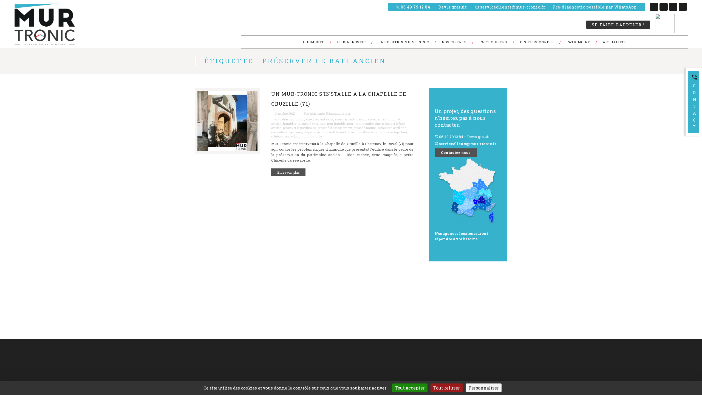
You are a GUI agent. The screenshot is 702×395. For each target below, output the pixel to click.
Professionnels (314, 113)
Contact (694, 101)
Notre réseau (274, 370)
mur (322, 124)
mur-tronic (355, 124)
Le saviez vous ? (194, 376)
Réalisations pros (338, 113)
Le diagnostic (192, 363)
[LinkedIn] (663, 7)
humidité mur (308, 124)
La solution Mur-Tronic (281, 363)
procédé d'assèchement (335, 128)
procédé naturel (365, 128)
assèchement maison (350, 119)
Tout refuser (446, 388)
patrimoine (372, 124)
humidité (289, 124)
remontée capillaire (392, 128)
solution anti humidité (333, 132)
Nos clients (190, 370)
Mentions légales (277, 376)
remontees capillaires (286, 132)
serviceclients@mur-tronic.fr (510, 7)
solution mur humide (306, 136)
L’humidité (272, 356)
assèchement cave (319, 119)
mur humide (336, 124)
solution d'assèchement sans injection (379, 132)
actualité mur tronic (289, 119)
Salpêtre (309, 132)
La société (190, 356)
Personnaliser (483, 388)
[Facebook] (654, 7)
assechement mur (381, 119)
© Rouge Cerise (23, 363)
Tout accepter (410, 388)
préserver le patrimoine (299, 128)
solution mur (280, 136)
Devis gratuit (452, 7)
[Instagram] (683, 7)
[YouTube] (673, 7)
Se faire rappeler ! (618, 24)
